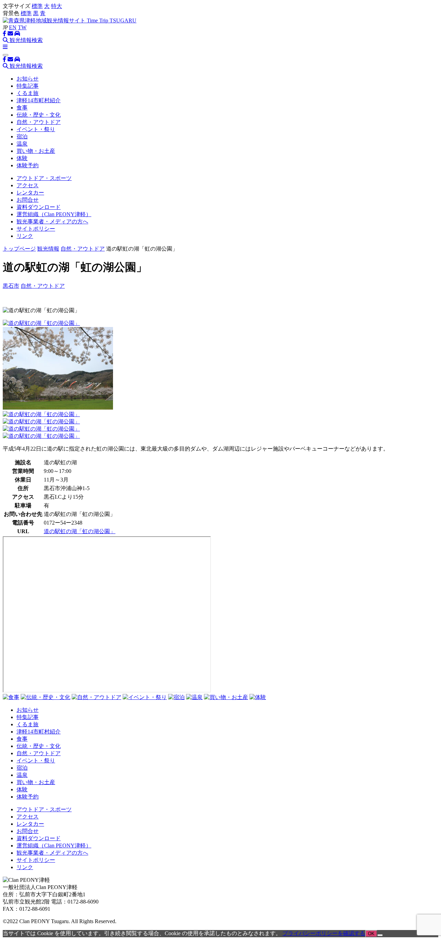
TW (22, 27)
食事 (22, 107)
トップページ (19, 249)
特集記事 (28, 86)
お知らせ (28, 79)
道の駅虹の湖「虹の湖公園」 (79, 531)
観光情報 (48, 249)
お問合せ (28, 200)
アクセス (28, 185)
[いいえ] (380, 935)
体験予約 (28, 165)
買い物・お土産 (36, 151)
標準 (37, 6)
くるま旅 (28, 93)
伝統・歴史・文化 (39, 115)
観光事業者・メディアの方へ (52, 221)
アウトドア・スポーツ (44, 178)
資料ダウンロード (39, 207)
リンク (25, 236)
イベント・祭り (36, 129)
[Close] (5, 55)
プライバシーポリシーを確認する (324, 933)
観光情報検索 (25, 40)
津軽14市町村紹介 (39, 100)
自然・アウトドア (39, 122)
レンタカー (30, 193)
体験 (22, 158)
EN (13, 27)
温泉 (22, 144)
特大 (56, 6)
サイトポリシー (36, 229)
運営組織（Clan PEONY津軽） (54, 214)
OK (371, 933)
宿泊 (22, 136)
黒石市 (11, 286)
